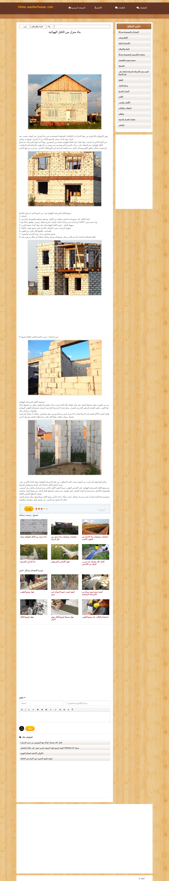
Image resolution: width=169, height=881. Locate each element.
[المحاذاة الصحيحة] (46, 709)
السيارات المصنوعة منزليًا (129, 32)
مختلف (121, 114)
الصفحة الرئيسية (78, 8)
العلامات (121, 8)
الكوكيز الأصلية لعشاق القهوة (32, 753)
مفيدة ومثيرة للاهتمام (127, 60)
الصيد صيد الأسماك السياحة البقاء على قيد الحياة (134, 73)
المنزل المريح (124, 91)
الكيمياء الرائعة (124, 43)
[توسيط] (42, 709)
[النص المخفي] (60, 709)
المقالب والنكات (125, 108)
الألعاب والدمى (124, 102)
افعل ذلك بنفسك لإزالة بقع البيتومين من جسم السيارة (41, 743)
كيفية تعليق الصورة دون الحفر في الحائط (36, 758)
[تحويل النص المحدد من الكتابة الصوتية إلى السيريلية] (68, 709)
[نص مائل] (25, 709)
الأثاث (121, 97)
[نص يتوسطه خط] (33, 709)
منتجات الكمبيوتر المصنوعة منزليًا (132, 54)
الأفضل (99, 8)
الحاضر (121, 125)
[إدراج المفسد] (72, 709)
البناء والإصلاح (124, 49)
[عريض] (22, 709)
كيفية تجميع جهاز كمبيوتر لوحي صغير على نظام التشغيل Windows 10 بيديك (50, 748)
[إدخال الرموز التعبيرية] (51, 709)
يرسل (30, 728)
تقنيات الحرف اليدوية (127, 119)
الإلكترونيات (123, 38)
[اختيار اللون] (55, 709)
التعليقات (143, 8)
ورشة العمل (123, 85)
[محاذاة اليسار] (38, 709)
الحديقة (121, 66)
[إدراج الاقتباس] (64, 709)
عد (30, 509)
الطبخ (121, 80)
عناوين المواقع (134, 26)
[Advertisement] (64, 51)
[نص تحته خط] (29, 709)
